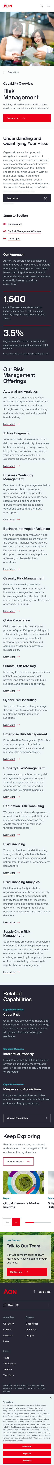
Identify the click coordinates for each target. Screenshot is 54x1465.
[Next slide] (16, 1222)
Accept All (27, 1460)
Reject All (27, 1453)
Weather (7, 1369)
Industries (31, 1329)
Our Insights (14, 238)
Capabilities (13, 72)
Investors (8, 1335)
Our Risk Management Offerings (24, 231)
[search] (41, 5)
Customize (26, 1446)
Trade (6, 1357)
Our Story (8, 1323)
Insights (30, 1335)
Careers (7, 1329)
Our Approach (15, 224)
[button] (18, 1161)
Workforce (8, 1375)
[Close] (51, 1398)
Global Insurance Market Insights (21, 1205)
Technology (9, 1363)
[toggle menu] (49, 5)
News (6, 1341)
